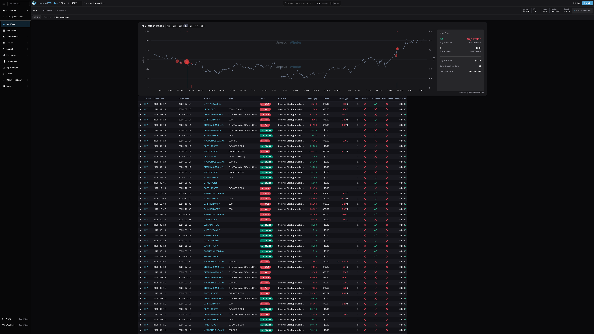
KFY (146, 104)
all (202, 26)
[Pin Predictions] (27, 61)
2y (191, 26)
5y (196, 26)
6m (180, 26)
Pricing (576, 3)
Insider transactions (61, 17)
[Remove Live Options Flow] (28, 17)
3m (174, 26)
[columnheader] (140, 98)
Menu (36, 17)
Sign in (587, 3)
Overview (47, 17)
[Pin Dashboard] (27, 30)
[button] (582, 11)
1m (168, 26)
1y (186, 26)
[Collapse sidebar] (3, 3)
